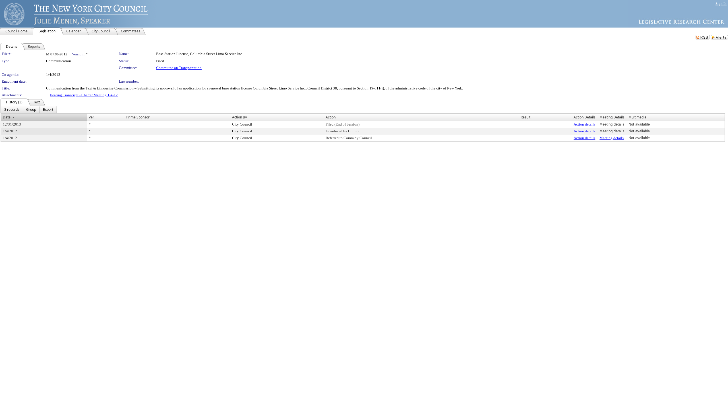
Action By (239, 117)
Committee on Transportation (179, 68)
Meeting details (611, 138)
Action (331, 117)
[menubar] (29, 109)
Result (525, 117)
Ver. (91, 117)
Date (7, 117)
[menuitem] (12, 109)
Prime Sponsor (138, 117)
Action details (584, 124)
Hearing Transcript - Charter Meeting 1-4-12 (84, 95)
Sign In (721, 3)
